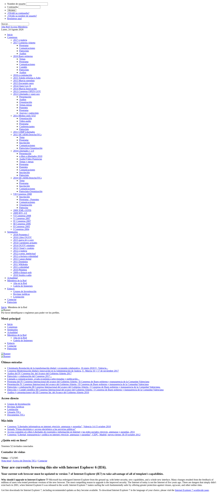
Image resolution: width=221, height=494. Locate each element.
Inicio (4, 307)
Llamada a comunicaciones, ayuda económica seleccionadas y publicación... (43, 379)
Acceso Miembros (19, 27)
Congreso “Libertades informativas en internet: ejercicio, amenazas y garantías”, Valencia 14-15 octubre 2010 (59, 426)
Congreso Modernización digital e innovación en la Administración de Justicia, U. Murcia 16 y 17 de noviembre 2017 (63, 371)
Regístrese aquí (14, 18)
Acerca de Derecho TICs (24, 460)
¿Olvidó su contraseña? (18, 13)
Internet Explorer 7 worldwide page (192, 490)
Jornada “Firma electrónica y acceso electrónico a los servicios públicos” (41, 429)
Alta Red (5, 27)
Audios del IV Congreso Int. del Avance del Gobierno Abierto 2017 (39, 373)
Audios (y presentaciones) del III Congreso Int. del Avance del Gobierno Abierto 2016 (48, 392)
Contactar (42, 460)
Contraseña (12, 7)
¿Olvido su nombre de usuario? (22, 16)
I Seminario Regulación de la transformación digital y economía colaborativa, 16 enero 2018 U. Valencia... (57, 368)
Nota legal (6, 460)
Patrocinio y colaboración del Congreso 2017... (29, 376)
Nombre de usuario (16, 4)
